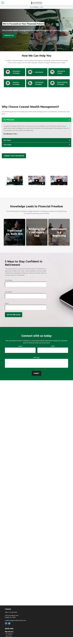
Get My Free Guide (13, 315)
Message (36, 357)
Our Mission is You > (11, 134)
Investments (39, 72)
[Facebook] (6, 623)
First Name (8, 280)
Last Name (8, 292)
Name (20, 346)
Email (6, 303)
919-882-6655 (13, 612)
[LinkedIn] (9, 623)
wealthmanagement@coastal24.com (15, 620)
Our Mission (9, 634)
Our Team (9, 636)
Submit (36, 373)
